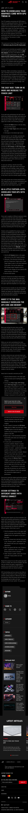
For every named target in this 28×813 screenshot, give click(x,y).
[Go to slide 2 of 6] (12, 755)
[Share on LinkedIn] (15, 609)
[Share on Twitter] (10, 609)
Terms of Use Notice (14, 807)
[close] (25, 398)
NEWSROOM (4, 793)
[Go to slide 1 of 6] (10, 755)
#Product (8, 635)
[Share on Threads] (20, 609)
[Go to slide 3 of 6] (13, 755)
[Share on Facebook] (5, 609)
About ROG (3, 786)
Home (2, 790)
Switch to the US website (14, 411)
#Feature (7, 650)
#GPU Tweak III (9, 639)
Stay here (14, 407)
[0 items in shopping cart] (26, 2)
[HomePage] (2, 762)
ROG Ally (18, 246)
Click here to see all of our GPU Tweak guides (14, 45)
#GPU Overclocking (10, 643)
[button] (2, 2)
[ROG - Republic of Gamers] (14, 2)
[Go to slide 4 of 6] (15, 755)
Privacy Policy (5, 807)
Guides (6, 622)
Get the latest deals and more (9, 779)
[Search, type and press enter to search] (23, 2)
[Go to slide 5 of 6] (16, 755)
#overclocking (9, 647)
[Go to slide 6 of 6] (17, 755)
